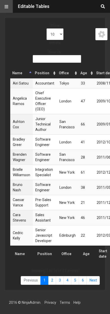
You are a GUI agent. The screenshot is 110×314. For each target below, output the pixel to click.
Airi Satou (21, 83)
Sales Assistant (43, 217)
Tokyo (64, 83)
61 (83, 172)
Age (83, 73)
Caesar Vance (18, 202)
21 (83, 203)
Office (64, 73)
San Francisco (67, 124)
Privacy (50, 302)
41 (83, 142)
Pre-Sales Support (43, 202)
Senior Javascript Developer (43, 235)
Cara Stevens (19, 217)
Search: (55, 52)
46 (83, 218)
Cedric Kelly (18, 235)
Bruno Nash (18, 187)
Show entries (55, 34)
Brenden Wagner (20, 157)
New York (67, 172)
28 (83, 157)
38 (83, 187)
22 (83, 235)
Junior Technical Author (43, 124)
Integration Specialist (44, 172)
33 (83, 83)
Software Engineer (43, 142)
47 (83, 101)
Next (93, 280)
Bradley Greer (19, 142)
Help (77, 302)
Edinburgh (67, 235)
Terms (65, 302)
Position (42, 73)
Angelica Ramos (20, 101)
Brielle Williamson (21, 172)
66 (83, 124)
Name (17, 73)
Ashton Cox (19, 124)
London (65, 101)
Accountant (44, 83)
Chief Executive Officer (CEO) (43, 101)
